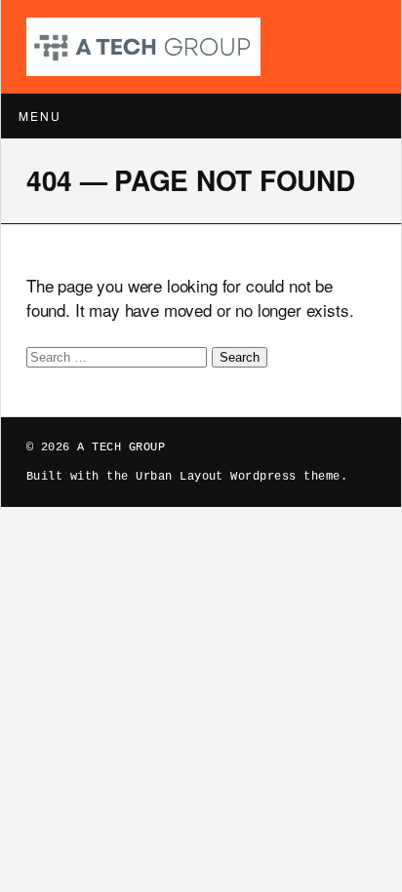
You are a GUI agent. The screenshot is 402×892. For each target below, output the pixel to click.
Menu (40, 115)
